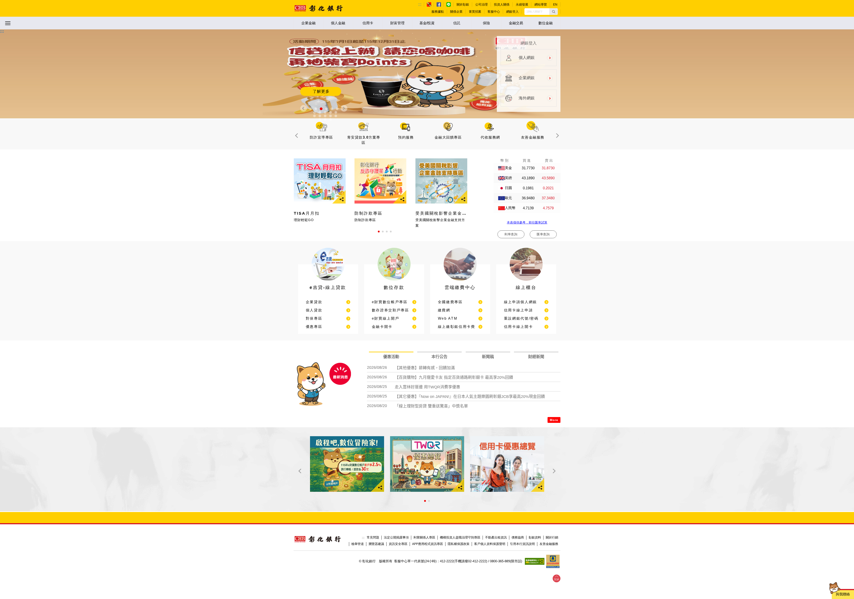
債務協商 (518, 537)
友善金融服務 (549, 544)
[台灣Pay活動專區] (427, 464)
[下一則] (344, 108)
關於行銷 (552, 537)
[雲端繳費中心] (460, 282)
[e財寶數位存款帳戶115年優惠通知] (347, 464)
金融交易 (516, 23)
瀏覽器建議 (376, 544)
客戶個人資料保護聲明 (489, 544)
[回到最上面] (556, 578)
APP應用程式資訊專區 (427, 544)
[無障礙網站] (534, 561)
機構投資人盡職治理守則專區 (460, 537)
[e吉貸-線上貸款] (328, 282)
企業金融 (308, 23)
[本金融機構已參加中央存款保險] (553, 561)
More (554, 420)
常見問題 (373, 537)
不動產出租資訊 (496, 537)
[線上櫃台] (526, 282)
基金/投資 (427, 23)
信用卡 (368, 23)
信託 (456, 23)
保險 (486, 23)
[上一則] (303, 108)
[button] (553, 11)
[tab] (391, 357)
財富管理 (397, 23)
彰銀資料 (535, 537)
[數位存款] (394, 282)
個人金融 (338, 23)
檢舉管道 (357, 544)
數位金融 (545, 23)
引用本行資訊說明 (522, 544)
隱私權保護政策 (458, 544)
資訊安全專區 (398, 544)
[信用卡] (507, 464)
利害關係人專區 (424, 537)
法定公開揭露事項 (396, 537)
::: (419, 4)
